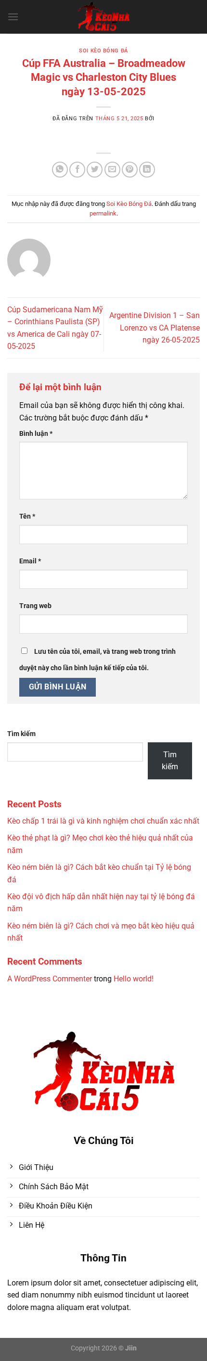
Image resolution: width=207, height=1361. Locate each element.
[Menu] (13, 16)
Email (30, 561)
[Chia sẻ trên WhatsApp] (60, 170)
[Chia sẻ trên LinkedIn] (147, 170)
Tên (27, 516)
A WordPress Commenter (49, 978)
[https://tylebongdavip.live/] (104, 17)
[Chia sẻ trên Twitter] (95, 170)
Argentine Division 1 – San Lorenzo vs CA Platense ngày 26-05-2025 (154, 327)
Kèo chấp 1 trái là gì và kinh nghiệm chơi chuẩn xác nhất (103, 821)
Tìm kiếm (21, 734)
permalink (103, 213)
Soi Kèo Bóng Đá (103, 51)
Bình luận (35, 434)
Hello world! (134, 978)
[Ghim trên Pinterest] (130, 170)
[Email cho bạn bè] (112, 170)
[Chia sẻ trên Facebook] (77, 170)
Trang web (35, 606)
